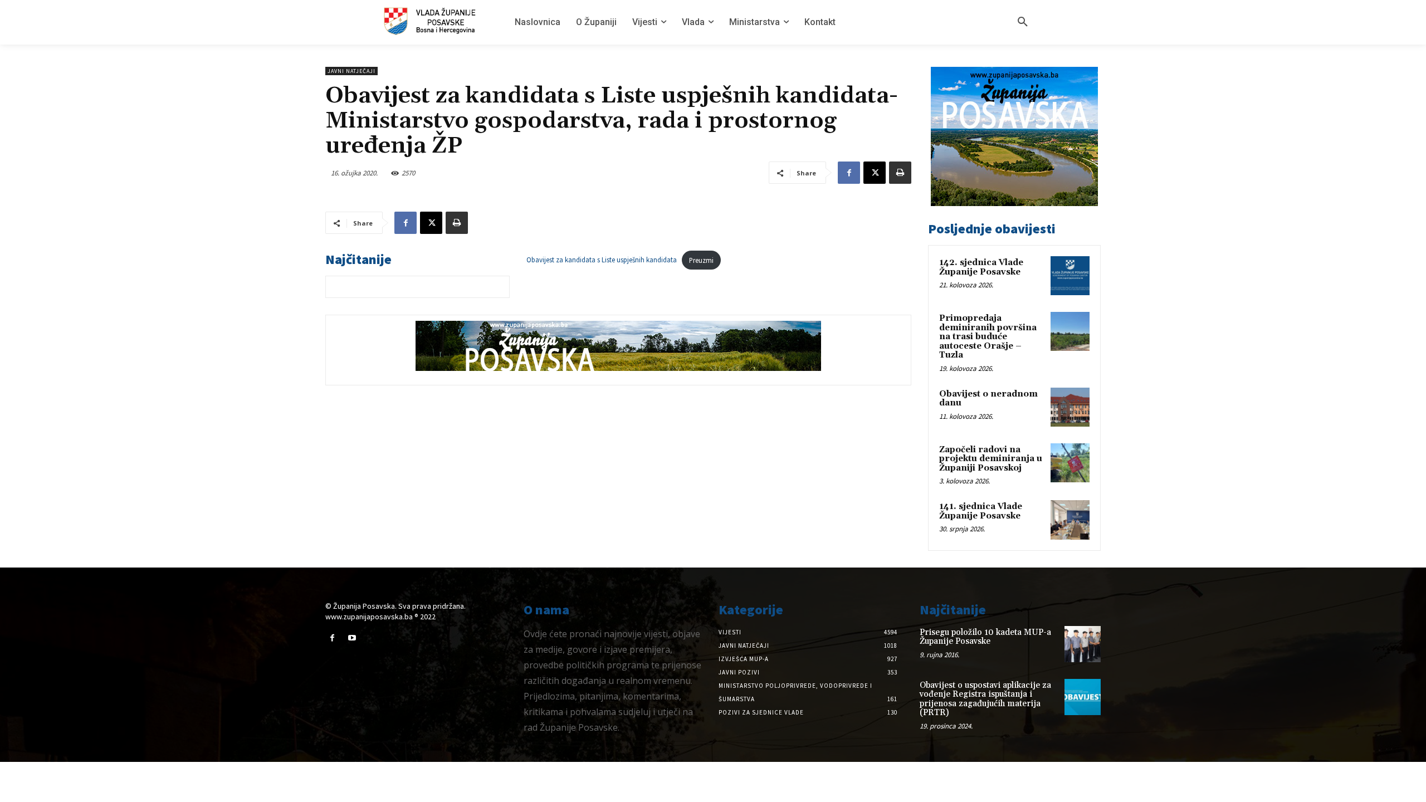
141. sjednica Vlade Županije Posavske (980, 511)
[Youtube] (352, 638)
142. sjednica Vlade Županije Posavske (981, 267)
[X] (874, 173)
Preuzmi (701, 260)
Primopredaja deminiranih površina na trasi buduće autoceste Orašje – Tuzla (988, 336)
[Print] (900, 173)
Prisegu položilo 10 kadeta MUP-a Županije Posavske (985, 637)
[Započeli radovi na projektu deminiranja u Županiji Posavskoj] (1070, 462)
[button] (1022, 22)
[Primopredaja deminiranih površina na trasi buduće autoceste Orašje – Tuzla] (1070, 331)
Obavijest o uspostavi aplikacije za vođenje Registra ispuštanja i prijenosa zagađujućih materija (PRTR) (985, 699)
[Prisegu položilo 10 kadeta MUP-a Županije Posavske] (1082, 644)
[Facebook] (849, 173)
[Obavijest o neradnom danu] (1070, 407)
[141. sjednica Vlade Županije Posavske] (1070, 519)
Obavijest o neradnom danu (988, 399)
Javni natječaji (351, 71)
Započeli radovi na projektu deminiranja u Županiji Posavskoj (990, 458)
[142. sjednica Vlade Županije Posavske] (1070, 275)
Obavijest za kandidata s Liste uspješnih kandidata (601, 260)
